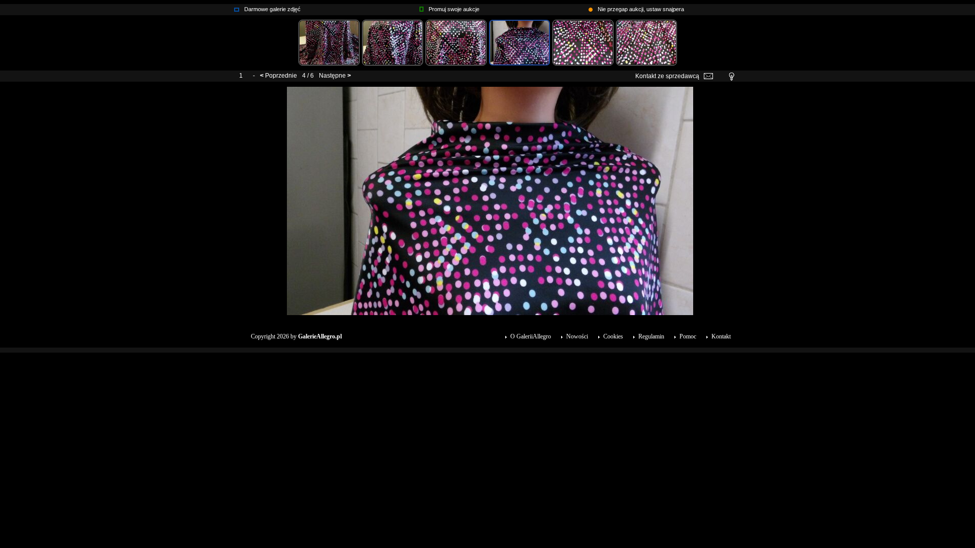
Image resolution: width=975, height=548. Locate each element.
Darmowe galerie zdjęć (272, 9)
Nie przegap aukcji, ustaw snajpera (641, 9)
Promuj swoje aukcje (454, 9)
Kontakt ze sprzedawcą (667, 76)
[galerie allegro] (236, 7)
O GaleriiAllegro (530, 336)
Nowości (577, 336)
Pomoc (687, 336)
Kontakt (721, 336)
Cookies (613, 336)
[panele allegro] (421, 7)
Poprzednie (281, 75)
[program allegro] (591, 7)
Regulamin (651, 336)
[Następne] (490, 90)
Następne (332, 75)
